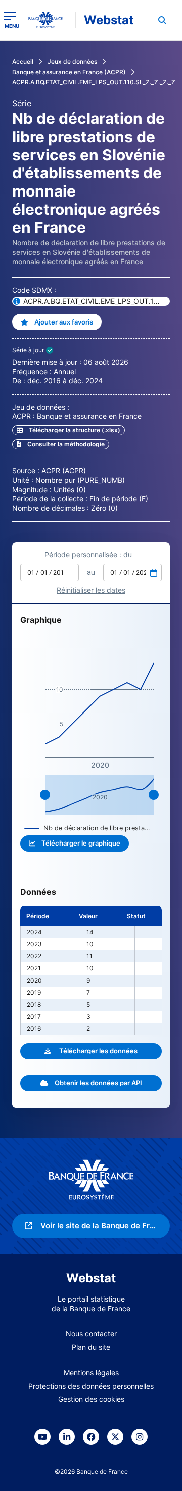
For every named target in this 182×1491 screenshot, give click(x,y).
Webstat (108, 20)
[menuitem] (162, 20)
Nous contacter (91, 1333)
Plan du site (91, 1347)
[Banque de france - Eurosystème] (49, 20)
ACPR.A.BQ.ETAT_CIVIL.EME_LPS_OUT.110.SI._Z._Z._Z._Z (93, 82)
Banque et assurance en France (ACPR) (69, 72)
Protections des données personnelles (91, 1386)
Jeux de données (72, 62)
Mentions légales (91, 1372)
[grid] (91, 970)
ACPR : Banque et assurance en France (77, 416)
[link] (60, 444)
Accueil (22, 62)
